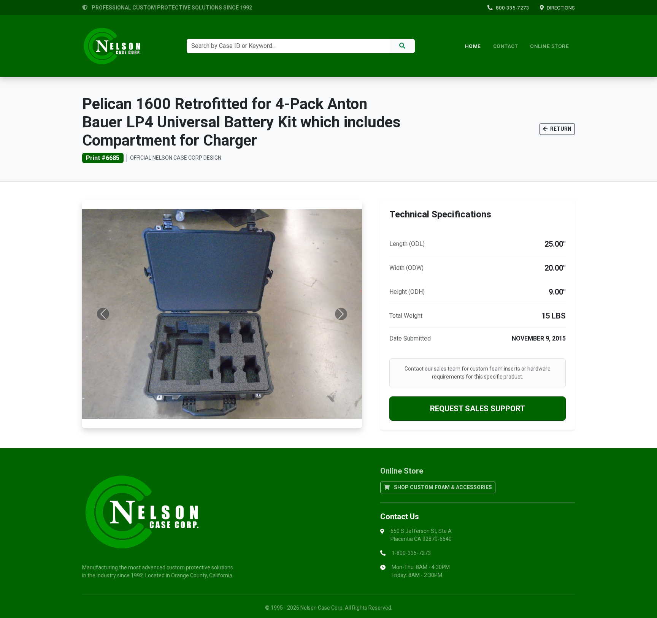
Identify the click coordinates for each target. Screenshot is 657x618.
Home (473, 46)
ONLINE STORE (549, 46)
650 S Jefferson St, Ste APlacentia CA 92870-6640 (421, 535)
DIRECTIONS (561, 8)
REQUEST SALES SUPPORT (477, 408)
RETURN (560, 129)
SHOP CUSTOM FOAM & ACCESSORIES (442, 487)
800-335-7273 (512, 8)
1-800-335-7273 (411, 553)
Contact (505, 46)
